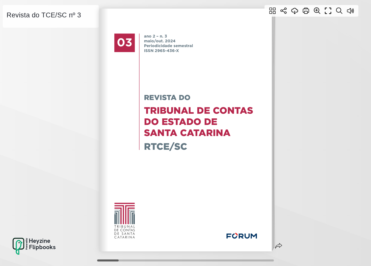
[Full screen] (328, 11)
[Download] (295, 11)
